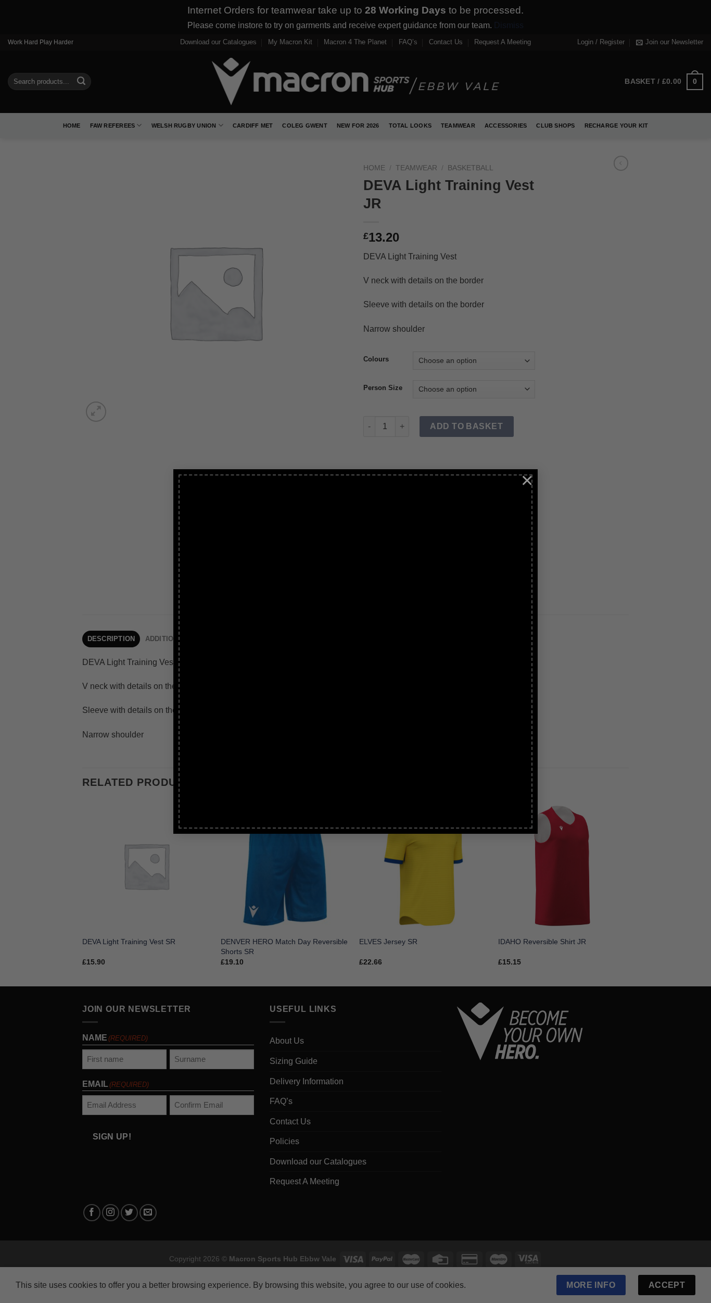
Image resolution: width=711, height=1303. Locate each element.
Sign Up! (239, 741)
